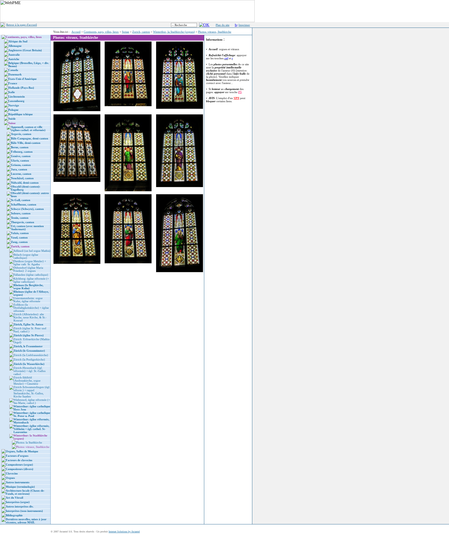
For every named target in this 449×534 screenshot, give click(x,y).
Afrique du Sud (17, 41)
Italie (11, 92)
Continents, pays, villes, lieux (101, 31)
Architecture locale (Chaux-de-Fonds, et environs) (25, 492)
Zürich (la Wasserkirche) (29, 363)
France (12, 83)
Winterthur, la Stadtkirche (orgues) (174, 31)
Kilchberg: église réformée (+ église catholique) (31, 280)
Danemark (15, 74)
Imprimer (244, 25)
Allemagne (15, 45)
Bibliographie (14, 515)
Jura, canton (19, 169)
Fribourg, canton (21, 151)
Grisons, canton (21, 164)
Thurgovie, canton (22, 222)
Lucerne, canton (21, 173)
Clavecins (12, 473)
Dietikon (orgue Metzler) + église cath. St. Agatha (30, 263)
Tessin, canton (19, 217)
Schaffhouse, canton (23, 204)
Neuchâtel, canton (22, 178)
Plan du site (222, 25)
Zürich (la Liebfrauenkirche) (31, 355)
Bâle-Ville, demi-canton (25, 142)
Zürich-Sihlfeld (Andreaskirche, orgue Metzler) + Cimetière (27, 380)
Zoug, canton (19, 241)
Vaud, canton (19, 237)
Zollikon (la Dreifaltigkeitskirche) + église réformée (31, 307)
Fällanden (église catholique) (31, 274)
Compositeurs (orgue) (19, 464)
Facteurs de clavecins (19, 460)
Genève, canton (20, 156)
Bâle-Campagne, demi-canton (29, 138)
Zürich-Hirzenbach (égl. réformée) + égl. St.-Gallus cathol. (29, 371)
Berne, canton (19, 147)
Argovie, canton (21, 134)
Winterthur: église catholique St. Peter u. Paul (32, 414)
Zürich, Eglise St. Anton (28, 324)
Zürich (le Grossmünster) (29, 350)
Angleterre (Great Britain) (25, 50)
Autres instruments (17, 482)
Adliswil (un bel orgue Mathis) (32, 250)
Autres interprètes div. (20, 506)
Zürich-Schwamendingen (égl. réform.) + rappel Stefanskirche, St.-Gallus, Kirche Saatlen (32, 391)
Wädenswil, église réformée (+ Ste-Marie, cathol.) (32, 401)
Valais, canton (20, 233)
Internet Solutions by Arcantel (124, 531)
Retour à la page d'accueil (21, 24)
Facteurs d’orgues (17, 455)
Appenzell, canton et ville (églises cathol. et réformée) (28, 128)
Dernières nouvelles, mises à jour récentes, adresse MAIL (26, 521)
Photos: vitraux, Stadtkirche (214, 31)
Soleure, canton (20, 213)
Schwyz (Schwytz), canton (27, 208)
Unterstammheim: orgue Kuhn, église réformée (28, 300)
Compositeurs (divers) (19, 469)
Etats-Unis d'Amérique (22, 78)
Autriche (13, 59)
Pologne (13, 109)
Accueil (76, 31)
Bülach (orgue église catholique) (26, 256)
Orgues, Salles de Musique (22, 451)
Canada (13, 70)
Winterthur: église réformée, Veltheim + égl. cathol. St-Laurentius (31, 429)
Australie (14, 54)
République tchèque (20, 114)
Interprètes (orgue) (18, 502)
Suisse (125, 31)
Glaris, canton (20, 160)
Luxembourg (16, 100)
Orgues (10, 477)
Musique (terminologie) (20, 486)
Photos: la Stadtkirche (29, 442)
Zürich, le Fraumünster (28, 346)
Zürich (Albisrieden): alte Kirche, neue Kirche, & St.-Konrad (30, 317)
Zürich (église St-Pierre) (29, 335)
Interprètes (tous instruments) (24, 510)
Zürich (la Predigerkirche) (29, 359)
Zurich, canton (141, 31)
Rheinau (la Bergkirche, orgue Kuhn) (28, 287)
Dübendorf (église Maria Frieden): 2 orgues (28, 269)
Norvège (13, 105)
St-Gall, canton (20, 200)
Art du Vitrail (14, 497)
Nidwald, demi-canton (24, 182)
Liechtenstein (16, 96)
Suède (12, 118)
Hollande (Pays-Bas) (21, 87)
